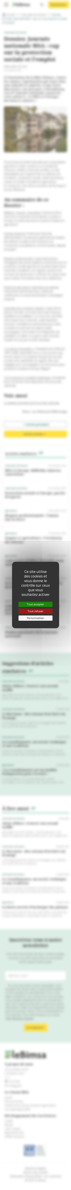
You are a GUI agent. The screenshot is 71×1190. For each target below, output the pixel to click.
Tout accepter (35, 604)
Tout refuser (35, 611)
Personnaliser (35, 618)
